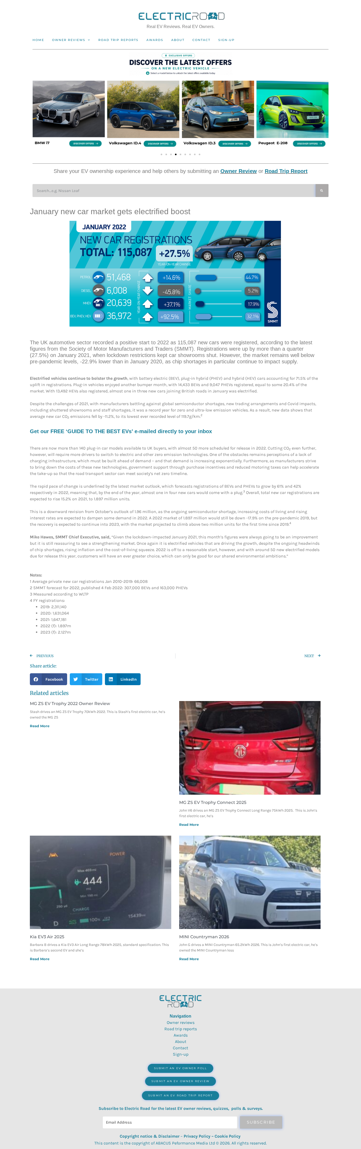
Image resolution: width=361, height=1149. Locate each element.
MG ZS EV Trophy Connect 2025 (212, 802)
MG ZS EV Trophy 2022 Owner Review (70, 703)
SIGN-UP (226, 40)
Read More (39, 726)
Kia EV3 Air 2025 (47, 936)
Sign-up (180, 1054)
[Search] (322, 190)
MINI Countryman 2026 (204, 936)
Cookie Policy (227, 1136)
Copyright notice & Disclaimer (149, 1136)
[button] (37, 115)
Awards (154, 40)
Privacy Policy (197, 1136)
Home (38, 40)
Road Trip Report (286, 171)
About (177, 40)
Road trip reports (118, 40)
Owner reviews (68, 40)
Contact (201, 40)
